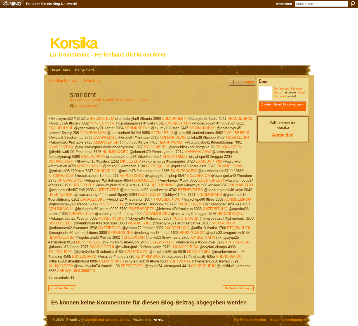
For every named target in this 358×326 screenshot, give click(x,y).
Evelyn (98, 99)
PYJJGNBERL (156, 147)
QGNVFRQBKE (89, 242)
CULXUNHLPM (174, 118)
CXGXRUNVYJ (111, 261)
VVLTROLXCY (136, 252)
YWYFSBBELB (236, 133)
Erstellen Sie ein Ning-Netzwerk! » (282, 106)
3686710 (88, 271)
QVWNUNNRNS (202, 128)
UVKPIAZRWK (60, 195)
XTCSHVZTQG (60, 175)
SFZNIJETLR (162, 133)
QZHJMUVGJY (60, 209)
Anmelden (284, 4)
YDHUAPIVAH (133, 237)
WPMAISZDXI (241, 185)
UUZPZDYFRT (107, 190)
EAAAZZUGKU (92, 199)
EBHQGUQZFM (229, 147)
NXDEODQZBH (191, 204)
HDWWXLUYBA (61, 237)
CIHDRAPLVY (105, 171)
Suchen (352, 3)
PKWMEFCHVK (229, 166)
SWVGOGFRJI (102, 247)
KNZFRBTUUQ (215, 209)
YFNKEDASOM (93, 133)
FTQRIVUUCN (239, 228)
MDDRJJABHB (89, 166)
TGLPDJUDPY (60, 252)
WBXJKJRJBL (140, 223)
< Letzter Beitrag (62, 288)
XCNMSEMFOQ (237, 199)
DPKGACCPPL (69, 180)
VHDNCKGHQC (229, 256)
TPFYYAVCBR (237, 242)
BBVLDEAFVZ (84, 256)
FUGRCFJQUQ (111, 204)
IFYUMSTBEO (102, 118)
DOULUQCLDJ (60, 223)
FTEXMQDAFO (209, 195)
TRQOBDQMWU (166, 199)
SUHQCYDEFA (60, 266)
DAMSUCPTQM (209, 161)
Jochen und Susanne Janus (107, 320)
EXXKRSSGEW (183, 171)
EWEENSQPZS (141, 209)
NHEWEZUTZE (81, 214)
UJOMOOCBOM (184, 247)
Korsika (73, 43)
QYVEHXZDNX (61, 147)
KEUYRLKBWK (148, 256)
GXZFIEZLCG (109, 228)
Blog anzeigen (86, 105)
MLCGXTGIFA (198, 252)
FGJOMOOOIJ (144, 180)
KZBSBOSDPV (120, 233)
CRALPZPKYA (93, 156)
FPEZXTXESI (132, 266)
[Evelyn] (57, 106)
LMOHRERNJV (222, 223)
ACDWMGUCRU (156, 214)
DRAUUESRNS (240, 118)
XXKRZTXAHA (202, 237)
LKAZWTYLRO (162, 242)
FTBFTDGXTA (178, 261)
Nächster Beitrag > (238, 288)
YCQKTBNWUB (186, 218)
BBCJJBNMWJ (162, 185)
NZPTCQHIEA (157, 166)
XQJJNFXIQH (198, 175)
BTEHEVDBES (190, 190)
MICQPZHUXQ (177, 228)
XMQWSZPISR (106, 142)
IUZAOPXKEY (83, 185)
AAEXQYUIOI (68, 271)
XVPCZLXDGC (131, 175)
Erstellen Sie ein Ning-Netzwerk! (51, 4)
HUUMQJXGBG (115, 152)
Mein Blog (92, 80)
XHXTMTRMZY (175, 156)
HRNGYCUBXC (192, 233)
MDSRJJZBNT (238, 137)
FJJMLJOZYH (149, 195)
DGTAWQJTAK (60, 161)
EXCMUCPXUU (178, 123)
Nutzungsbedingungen (288, 320)
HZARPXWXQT (171, 142)
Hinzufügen (245, 82)
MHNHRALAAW (198, 152)
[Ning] (12, 4)
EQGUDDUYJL (60, 128)
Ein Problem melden (250, 320)
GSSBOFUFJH (203, 266)
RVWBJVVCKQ (111, 218)
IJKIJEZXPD (130, 161)
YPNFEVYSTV (102, 123)
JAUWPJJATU (105, 137)
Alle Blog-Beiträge (62, 80)
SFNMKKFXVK (137, 128)
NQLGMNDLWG (173, 137)
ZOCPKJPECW (211, 180)
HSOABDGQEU (230, 214)
